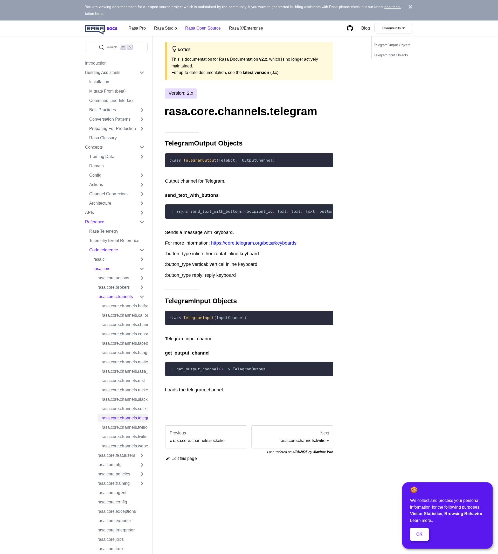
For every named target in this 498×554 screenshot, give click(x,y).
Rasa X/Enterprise (246, 28)
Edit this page (184, 458)
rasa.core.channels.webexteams (125, 446)
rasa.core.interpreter (116, 530)
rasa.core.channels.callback (125, 315)
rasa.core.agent (112, 492)
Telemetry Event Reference (114, 240)
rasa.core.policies (114, 474)
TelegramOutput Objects (392, 45)
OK (419, 534)
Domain (96, 166)
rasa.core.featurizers (116, 455)
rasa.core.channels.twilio (125, 427)
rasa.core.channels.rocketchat (125, 390)
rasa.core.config (112, 502)
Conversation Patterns (109, 119)
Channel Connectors (108, 194)
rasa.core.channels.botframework (125, 306)
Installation (99, 82)
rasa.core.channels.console (125, 334)
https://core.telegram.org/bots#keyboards (253, 243)
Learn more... (422, 520)
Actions (96, 184)
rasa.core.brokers (114, 287)
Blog (365, 28)
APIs (89, 212)
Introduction (96, 63)
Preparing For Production (112, 128)
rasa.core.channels (115, 296)
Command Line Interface (112, 100)
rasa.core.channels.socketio (125, 408)
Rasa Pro (137, 28)
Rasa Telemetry (103, 231)
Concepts (94, 147)
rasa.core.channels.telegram (125, 418)
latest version (256, 72)
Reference (94, 222)
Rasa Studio (165, 28)
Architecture (100, 203)
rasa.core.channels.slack (125, 399)
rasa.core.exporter (114, 520)
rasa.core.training (114, 483)
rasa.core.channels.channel (125, 324)
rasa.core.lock (110, 548)
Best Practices (102, 110)
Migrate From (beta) (107, 91)
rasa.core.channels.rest (123, 380)
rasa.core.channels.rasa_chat (125, 371)
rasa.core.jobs (111, 539)
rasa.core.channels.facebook (125, 343)
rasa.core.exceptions (117, 511)
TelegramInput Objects (391, 55)
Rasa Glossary (103, 138)
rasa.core (101, 268)
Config (95, 175)
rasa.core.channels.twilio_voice (125, 436)
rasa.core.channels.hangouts (125, 352)
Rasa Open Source (203, 28)
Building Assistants (102, 72)
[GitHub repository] (350, 28)
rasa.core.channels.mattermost (125, 362)
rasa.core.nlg (110, 464)
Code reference (103, 250)
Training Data (101, 156)
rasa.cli (100, 259)
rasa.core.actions (113, 278)
